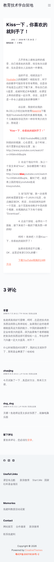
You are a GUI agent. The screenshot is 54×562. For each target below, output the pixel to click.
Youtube (11, 79)
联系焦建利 (9, 534)
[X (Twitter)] (9, 460)
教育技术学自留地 (18, 5)
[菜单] (49, 5)
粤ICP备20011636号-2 (27, 554)
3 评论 (19, 43)
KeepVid (36, 110)
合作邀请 (21, 526)
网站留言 (8, 526)
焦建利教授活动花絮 (14, 509)
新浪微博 (24, 480)
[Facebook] (4, 460)
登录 (29, 439)
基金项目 (13, 484)
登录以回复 (33, 314)
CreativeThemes (33, 550)
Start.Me (37, 480)
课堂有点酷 (9, 480)
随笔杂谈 (10, 43)
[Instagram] (13, 460)
